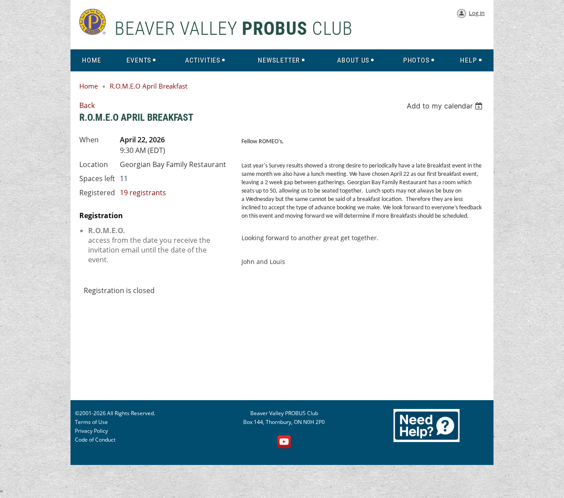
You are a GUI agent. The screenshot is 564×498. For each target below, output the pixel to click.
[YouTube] (284, 442)
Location (93, 164)
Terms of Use (91, 422)
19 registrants (143, 192)
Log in (477, 13)
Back (87, 105)
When (89, 140)
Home (88, 86)
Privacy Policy (91, 431)
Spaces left (97, 178)
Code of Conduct (95, 439)
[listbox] (446, 105)
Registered (97, 192)
